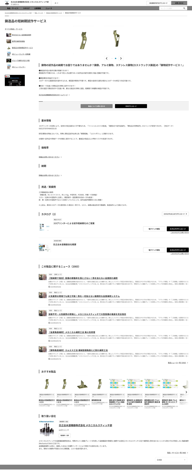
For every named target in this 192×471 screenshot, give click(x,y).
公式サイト (16, 4)
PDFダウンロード (131, 106)
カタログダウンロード (178, 229)
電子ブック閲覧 (154, 229)
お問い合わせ (179, 3)
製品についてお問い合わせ (96, 106)
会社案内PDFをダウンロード (158, 3)
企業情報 (37, 8)
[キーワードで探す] (184, 8)
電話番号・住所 (64, 435)
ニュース (49, 8)
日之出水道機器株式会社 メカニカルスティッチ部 (85, 425)
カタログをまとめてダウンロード (174, 214)
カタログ (26, 8)
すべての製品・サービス (13, 29)
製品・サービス (12, 8)
